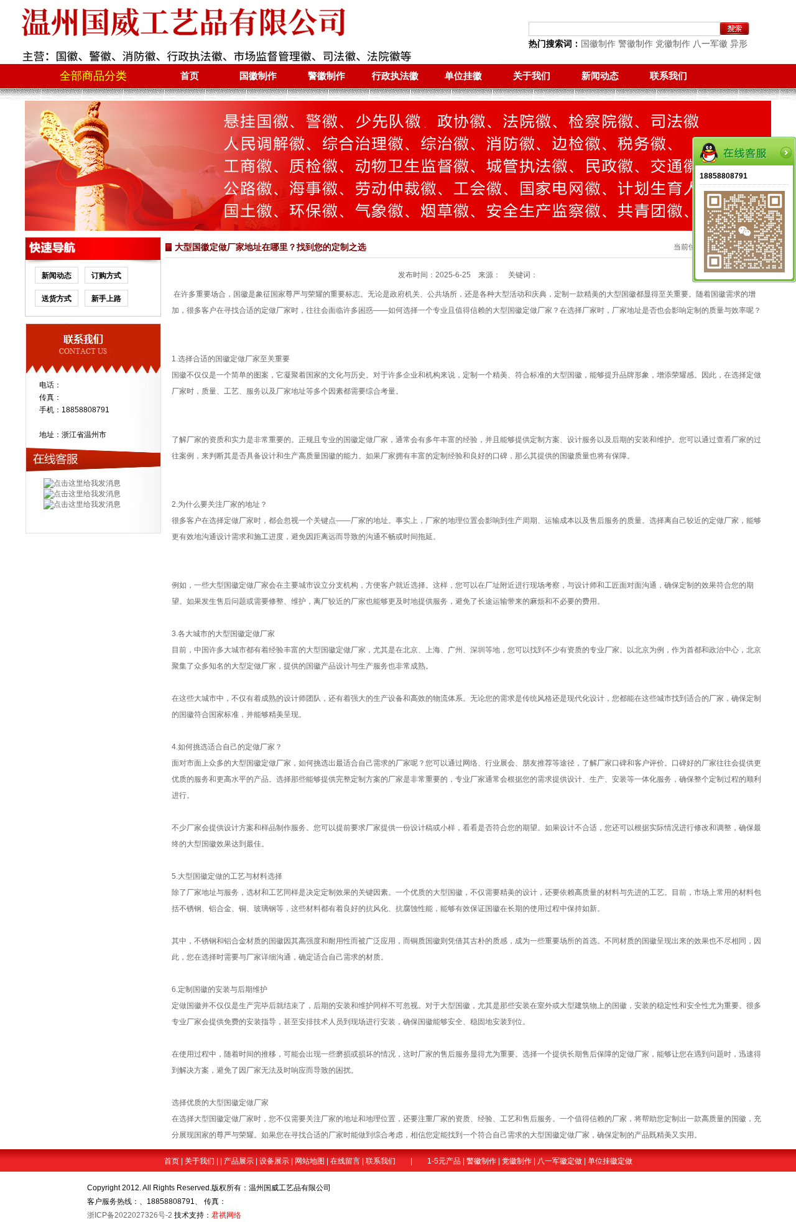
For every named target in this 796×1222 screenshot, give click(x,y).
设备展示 (274, 1161)
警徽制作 (635, 44)
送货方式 (57, 298)
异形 (738, 44)
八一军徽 (710, 44)
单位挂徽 (463, 75)
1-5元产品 (444, 1161)
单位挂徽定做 (610, 1161)
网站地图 (310, 1161)
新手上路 (106, 298)
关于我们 (531, 75)
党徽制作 (672, 44)
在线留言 (345, 1161)
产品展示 (239, 1161)
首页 (189, 75)
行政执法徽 (395, 75)
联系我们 (668, 75)
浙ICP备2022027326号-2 (129, 1215)
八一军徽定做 (559, 1161)
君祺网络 (226, 1215)
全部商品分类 (93, 76)
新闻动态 (600, 75)
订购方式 (106, 275)
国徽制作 (598, 44)
